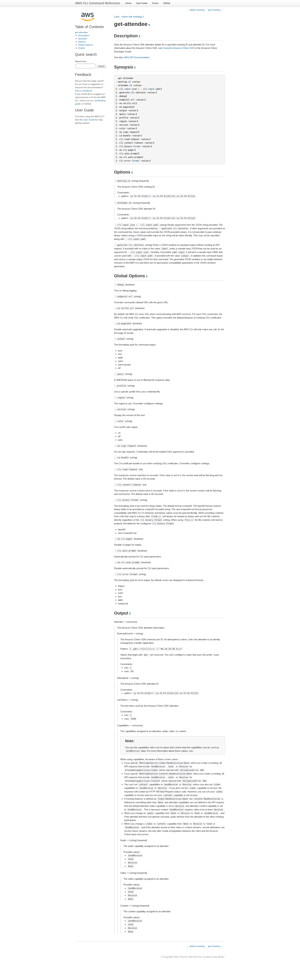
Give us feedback (83, 90)
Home (128, 3)
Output (81, 48)
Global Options (85, 45)
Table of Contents (89, 27)
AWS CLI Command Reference (97, 3)
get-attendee (81, 32)
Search (101, 66)
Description (83, 35)
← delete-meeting (196, 10)
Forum (155, 3)
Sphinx (221, 957)
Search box (80, 61)
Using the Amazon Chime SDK (178, 48)
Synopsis (82, 38)
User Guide (141, 3)
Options (82, 41)
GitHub (166, 3)
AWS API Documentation (137, 57)
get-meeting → (215, 10)
